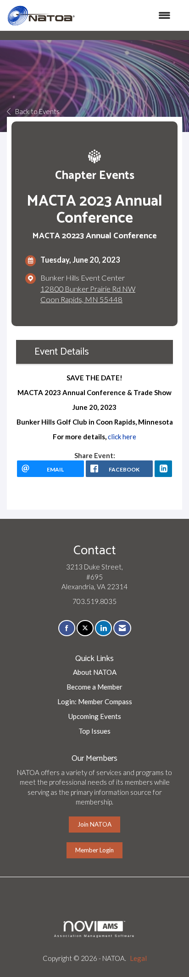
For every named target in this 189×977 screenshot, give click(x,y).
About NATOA (95, 672)
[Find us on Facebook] (66, 628)
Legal (138, 958)
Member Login (94, 850)
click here (122, 436)
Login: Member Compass (94, 701)
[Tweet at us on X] (85, 628)
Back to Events (37, 111)
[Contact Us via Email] (122, 628)
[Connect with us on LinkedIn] (103, 628)
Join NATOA (94, 824)
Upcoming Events (94, 716)
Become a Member (94, 687)
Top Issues (94, 731)
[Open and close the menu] (127, 15)
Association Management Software (94, 935)
